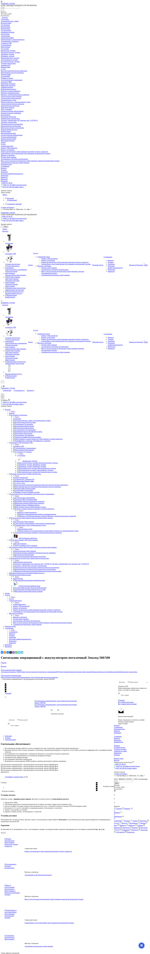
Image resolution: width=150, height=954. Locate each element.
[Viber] (13, 652)
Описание (8, 736)
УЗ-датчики (21, 455)
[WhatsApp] (16, 652)
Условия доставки (120, 749)
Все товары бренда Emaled (127, 704)
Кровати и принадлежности (27, 512)
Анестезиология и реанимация (23, 498)
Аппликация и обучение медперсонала (38, 875)
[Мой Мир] (8, 652)
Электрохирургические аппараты (46, 677)
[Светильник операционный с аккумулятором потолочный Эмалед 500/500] (57, 702)
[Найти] (2, 9)
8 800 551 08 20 (6, 183)
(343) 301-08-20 (13, 187)
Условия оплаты (119, 747)
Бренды (116, 760)
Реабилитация (18, 578)
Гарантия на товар (120, 751)
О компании (13, 632)
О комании (118, 736)
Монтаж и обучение (20, 617)
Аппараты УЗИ (18, 446)
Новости (117, 731)
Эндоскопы (17, 419)
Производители (119, 729)
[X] (10, 652)
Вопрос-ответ (118, 758)
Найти (116, 783)
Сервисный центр (19, 604)
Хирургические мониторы (10, 677)
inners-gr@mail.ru (8, 207)
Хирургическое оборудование (23, 521)
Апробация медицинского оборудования (39, 946)
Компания (117, 733)
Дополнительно (10, 739)
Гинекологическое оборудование (24, 551)
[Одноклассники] (5, 652)
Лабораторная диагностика (22, 562)
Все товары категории (126, 702)
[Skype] (19, 652)
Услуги (11, 599)
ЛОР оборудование (19, 544)
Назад (13, 411)
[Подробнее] (147, 682)
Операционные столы (24, 529)
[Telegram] (22, 652)
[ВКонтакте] (2, 652)
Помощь (117, 746)
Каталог (12, 413)
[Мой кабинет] (2, 384)
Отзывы (8, 738)
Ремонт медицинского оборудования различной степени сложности (48, 851)
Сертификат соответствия (14, 777)
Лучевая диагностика (20, 477)
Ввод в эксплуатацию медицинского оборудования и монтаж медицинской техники (54, 899)
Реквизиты (118, 753)
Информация (118, 742)
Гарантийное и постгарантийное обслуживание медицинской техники (49, 923)
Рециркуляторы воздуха (100, 672)
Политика (117, 740)
